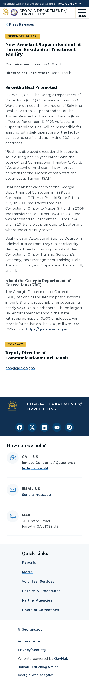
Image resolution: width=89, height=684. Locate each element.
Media (27, 572)
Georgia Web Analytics (36, 675)
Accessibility (29, 641)
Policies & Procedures (41, 591)
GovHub (61, 659)
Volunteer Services (38, 581)
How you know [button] (67, 3)
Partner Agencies (37, 600)
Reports (29, 562)
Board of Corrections (40, 610)
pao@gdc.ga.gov (20, 368)
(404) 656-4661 (35, 468)
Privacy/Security (32, 650)
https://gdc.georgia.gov (46, 329)
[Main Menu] (81, 12)
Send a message (36, 495)
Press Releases (21, 24)
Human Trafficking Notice (38, 667)
